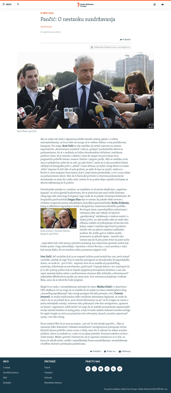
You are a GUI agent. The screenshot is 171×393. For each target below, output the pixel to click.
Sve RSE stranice (11, 373)
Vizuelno (48, 373)
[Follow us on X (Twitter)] (94, 368)
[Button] (125, 39)
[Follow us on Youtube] (100, 368)
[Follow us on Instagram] (107, 368)
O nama (6, 368)
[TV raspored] (119, 368)
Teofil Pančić (46, 27)
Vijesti (47, 368)
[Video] (163, 4)
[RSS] (113, 368)
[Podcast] (155, 4)
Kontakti (7, 383)
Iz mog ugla (47, 13)
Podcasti (48, 378)
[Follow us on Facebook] (88, 368)
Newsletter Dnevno (53, 383)
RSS (5, 378)
